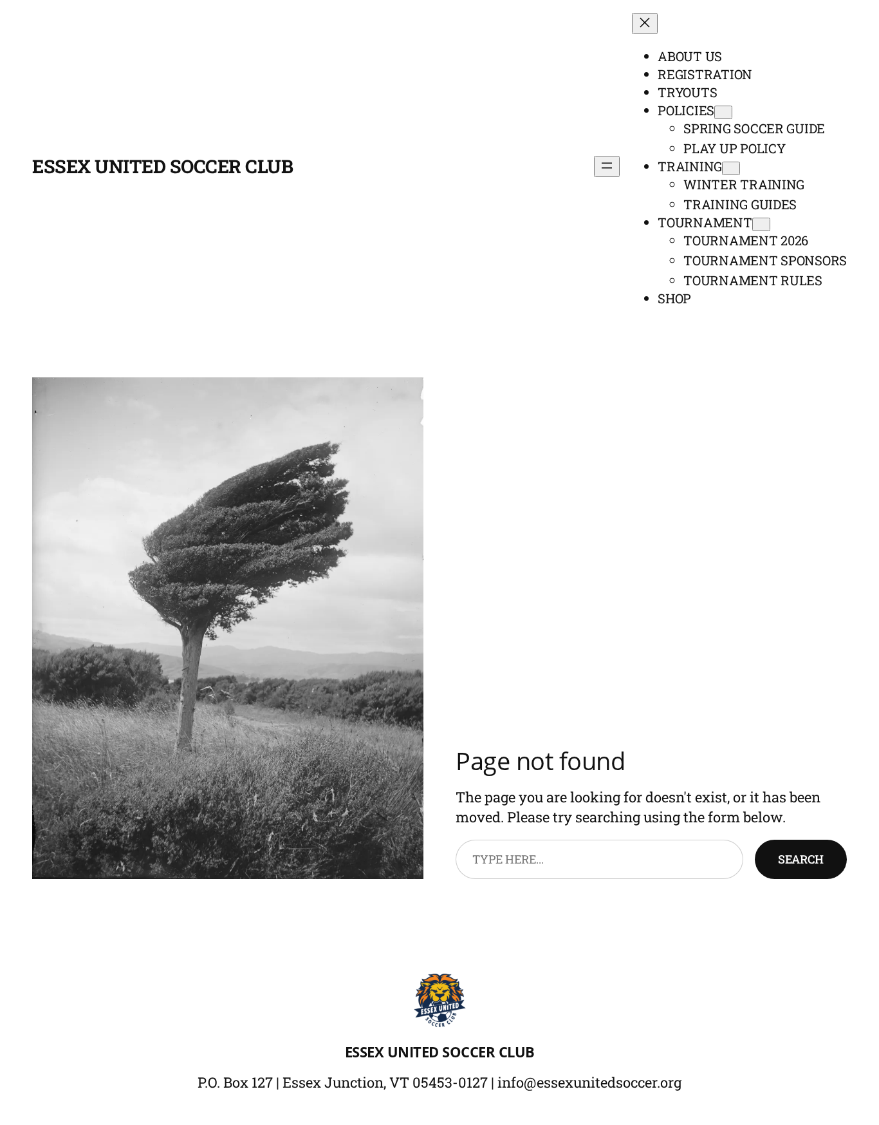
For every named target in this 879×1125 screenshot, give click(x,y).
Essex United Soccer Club (162, 166)
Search (801, 859)
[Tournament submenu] (761, 224)
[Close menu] (645, 23)
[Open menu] (607, 166)
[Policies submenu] (723, 112)
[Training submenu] (731, 168)
